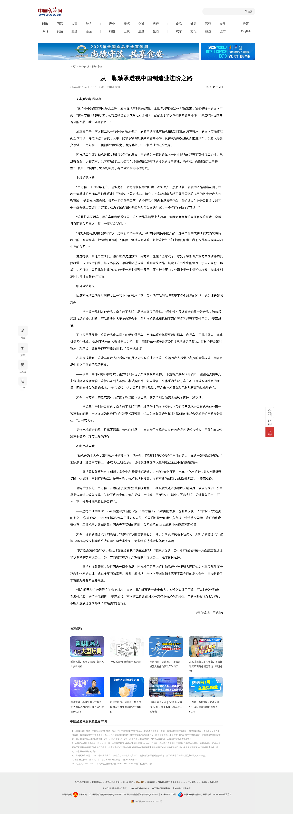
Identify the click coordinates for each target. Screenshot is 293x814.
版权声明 (151, 782)
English (246, 31)
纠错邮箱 (214, 782)
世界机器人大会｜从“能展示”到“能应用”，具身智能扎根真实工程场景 (166, 707)
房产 (156, 23)
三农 (127, 31)
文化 (193, 31)
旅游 (208, 31)
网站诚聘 (140, 782)
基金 (89, 31)
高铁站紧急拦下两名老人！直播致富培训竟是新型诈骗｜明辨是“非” (205, 666)
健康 (193, 23)
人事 (74, 23)
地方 (89, 23)
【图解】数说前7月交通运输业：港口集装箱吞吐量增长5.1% (204, 707)
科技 (112, 31)
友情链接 (203, 782)
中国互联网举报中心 (193, 794)
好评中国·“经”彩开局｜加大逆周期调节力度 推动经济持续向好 (126, 707)
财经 (74, 31)
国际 (60, 23)
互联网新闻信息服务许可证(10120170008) (107, 794)
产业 (112, 23)
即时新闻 (97, 66)
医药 (208, 23)
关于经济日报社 (82, 782)
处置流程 (227, 794)
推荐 (246, 23)
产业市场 (84, 66)
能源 (127, 23)
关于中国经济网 (112, 782)
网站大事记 (128, 782)
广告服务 (192, 782)
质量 (141, 31)
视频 (60, 31)
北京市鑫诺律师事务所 (139, 788)
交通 (141, 23)
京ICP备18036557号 (167, 794)
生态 (156, 31)
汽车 (179, 31)
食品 (179, 23)
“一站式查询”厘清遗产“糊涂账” (126, 661)
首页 (73, 66)
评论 (45, 31)
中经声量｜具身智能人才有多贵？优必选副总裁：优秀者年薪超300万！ (87, 707)
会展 (223, 23)
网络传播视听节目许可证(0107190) (142, 794)
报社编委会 (97, 782)
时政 (45, 23)
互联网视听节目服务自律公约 (171, 782)
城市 (223, 31)
